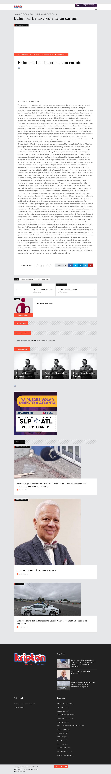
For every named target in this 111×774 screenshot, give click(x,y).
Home (16, 14)
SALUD (59, 740)
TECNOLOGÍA (62, 751)
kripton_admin (60, 54)
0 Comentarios (24, 54)
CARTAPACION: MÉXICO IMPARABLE (36, 570)
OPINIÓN (24, 25)
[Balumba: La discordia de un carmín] (23, 307)
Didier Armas (45, 279)
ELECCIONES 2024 (64, 715)
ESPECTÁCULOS (63, 718)
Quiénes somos (19, 707)
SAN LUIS (60, 744)
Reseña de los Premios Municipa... (83, 374)
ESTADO (24, 14)
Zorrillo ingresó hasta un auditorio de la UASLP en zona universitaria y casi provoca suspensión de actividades (52, 485)
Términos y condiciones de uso (24, 704)
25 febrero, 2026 (23, 574)
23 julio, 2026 (22, 490)
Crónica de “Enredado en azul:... (55, 374)
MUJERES (60, 733)
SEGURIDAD (19, 584)
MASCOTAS (25, 447)
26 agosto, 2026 (23, 627)
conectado (33, 340)
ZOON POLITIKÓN (64, 755)
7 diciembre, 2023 (48, 54)
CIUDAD (18, 447)
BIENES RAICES (63, 704)
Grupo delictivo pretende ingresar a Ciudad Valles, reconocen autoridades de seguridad (52, 622)
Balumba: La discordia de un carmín (30, 279)
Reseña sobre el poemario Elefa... (24, 374)
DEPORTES (61, 711)
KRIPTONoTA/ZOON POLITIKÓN (69, 726)
